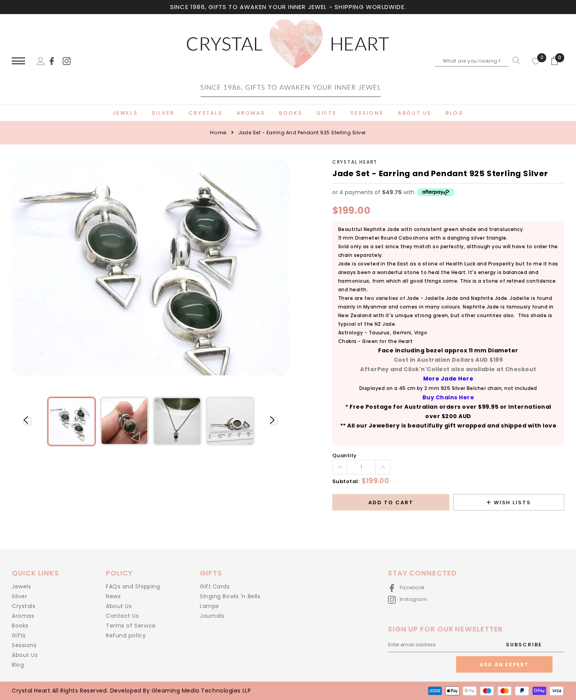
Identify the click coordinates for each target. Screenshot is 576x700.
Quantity (344, 455)
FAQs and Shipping (133, 586)
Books (20, 626)
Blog (18, 665)
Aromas (23, 616)
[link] (55, 60)
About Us (25, 655)
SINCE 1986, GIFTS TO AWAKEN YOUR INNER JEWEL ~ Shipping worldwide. (288, 7)
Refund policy (126, 635)
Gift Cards (215, 586)
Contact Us (122, 616)
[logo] (287, 61)
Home (218, 132)
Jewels (21, 586)
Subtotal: (346, 481)
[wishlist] (536, 60)
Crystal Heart (354, 162)
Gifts (19, 635)
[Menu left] (18, 61)
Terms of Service (131, 626)
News (113, 596)
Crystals (23, 606)
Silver (19, 596)
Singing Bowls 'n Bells (230, 596)
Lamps (209, 606)
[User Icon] (41, 60)
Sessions (24, 645)
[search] (514, 61)
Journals (212, 616)
